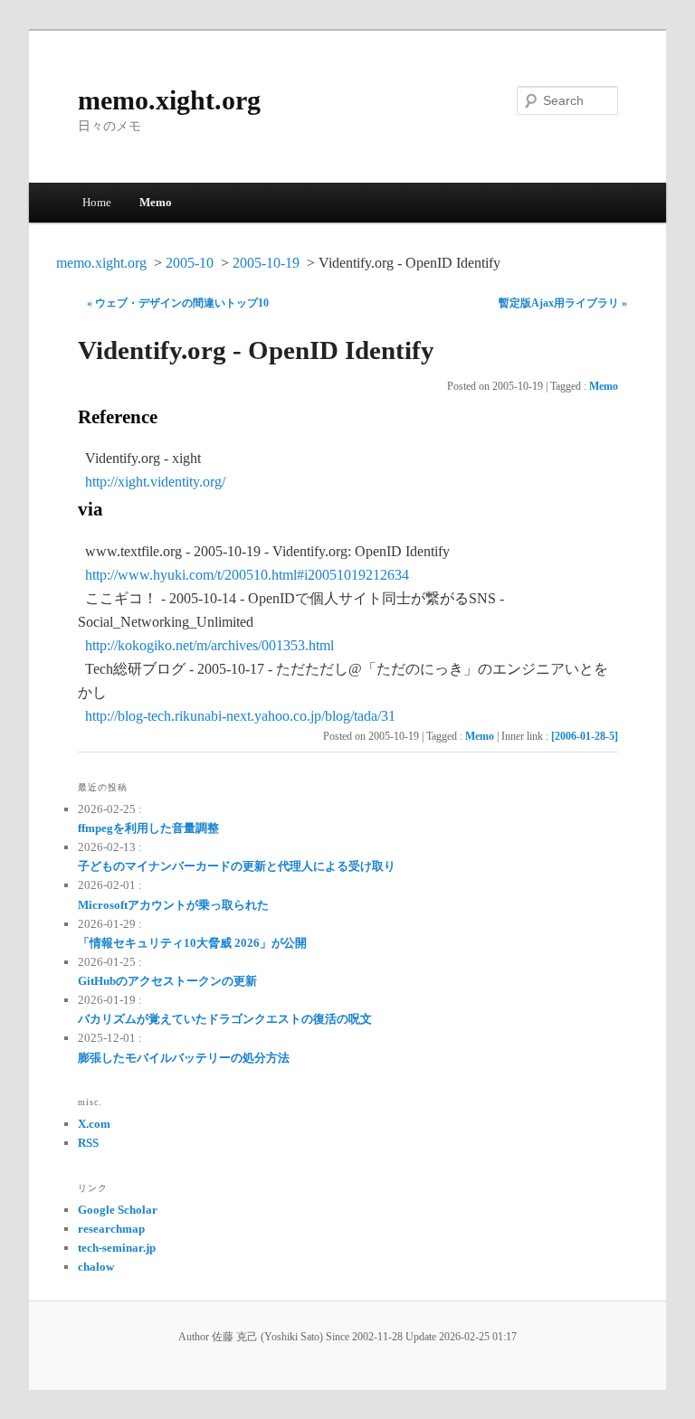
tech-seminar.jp (117, 1247)
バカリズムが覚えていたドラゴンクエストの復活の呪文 (225, 1019)
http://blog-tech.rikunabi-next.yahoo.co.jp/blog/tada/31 (240, 716)
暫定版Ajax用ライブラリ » (563, 303)
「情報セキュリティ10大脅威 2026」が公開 (192, 943)
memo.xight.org (169, 100)
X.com (94, 1123)
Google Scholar (117, 1209)
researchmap (111, 1228)
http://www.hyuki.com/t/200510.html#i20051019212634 (247, 574)
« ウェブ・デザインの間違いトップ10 (178, 303)
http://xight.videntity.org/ (155, 481)
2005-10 (190, 262)
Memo (155, 202)
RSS (88, 1142)
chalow (96, 1266)
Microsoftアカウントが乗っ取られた (173, 905)
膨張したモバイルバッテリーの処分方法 (184, 1057)
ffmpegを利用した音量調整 (148, 828)
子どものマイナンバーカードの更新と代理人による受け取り (236, 866)
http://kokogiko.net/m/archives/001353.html (209, 645)
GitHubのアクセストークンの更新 (167, 981)
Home (96, 202)
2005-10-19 (266, 262)
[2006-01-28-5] (584, 736)
